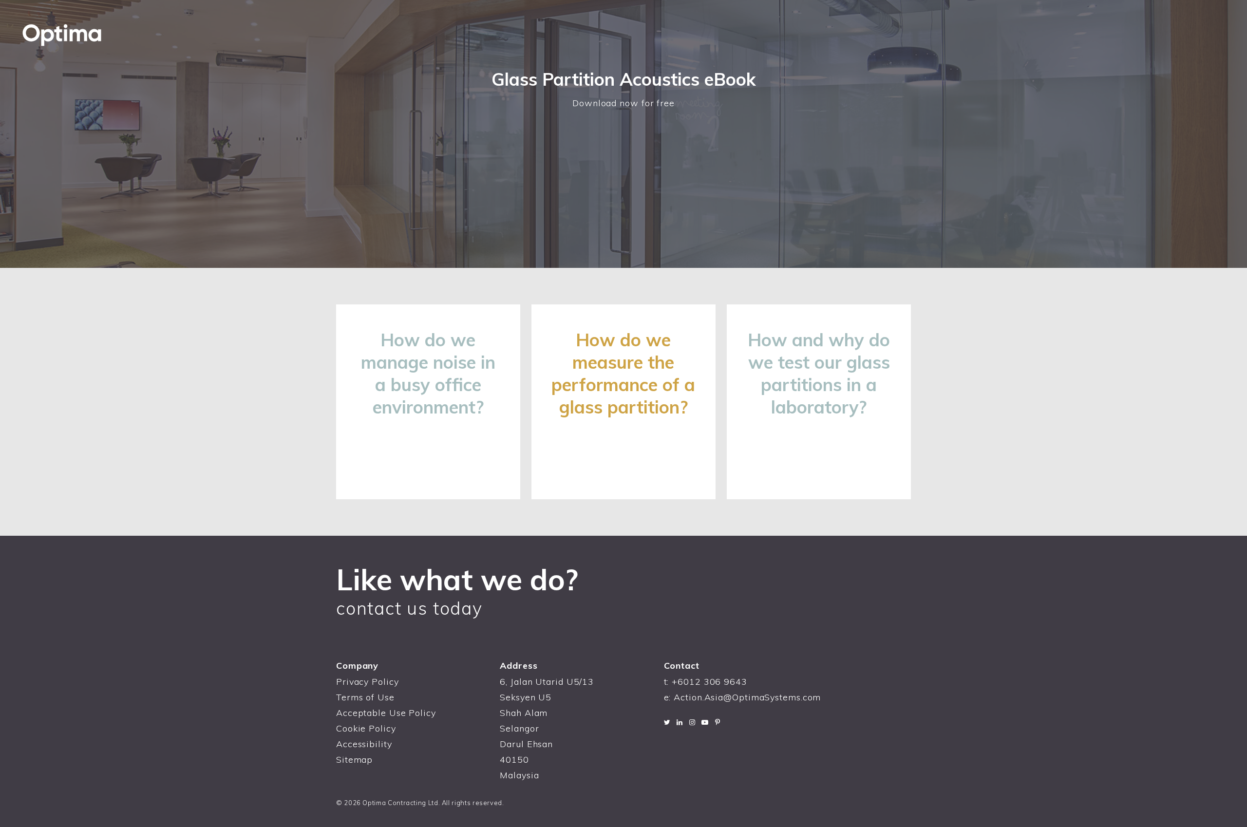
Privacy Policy (367, 681)
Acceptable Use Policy (386, 712)
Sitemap (354, 759)
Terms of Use (365, 697)
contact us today (409, 608)
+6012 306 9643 (709, 681)
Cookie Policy (366, 728)
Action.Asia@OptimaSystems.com (747, 697)
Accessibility (364, 744)
